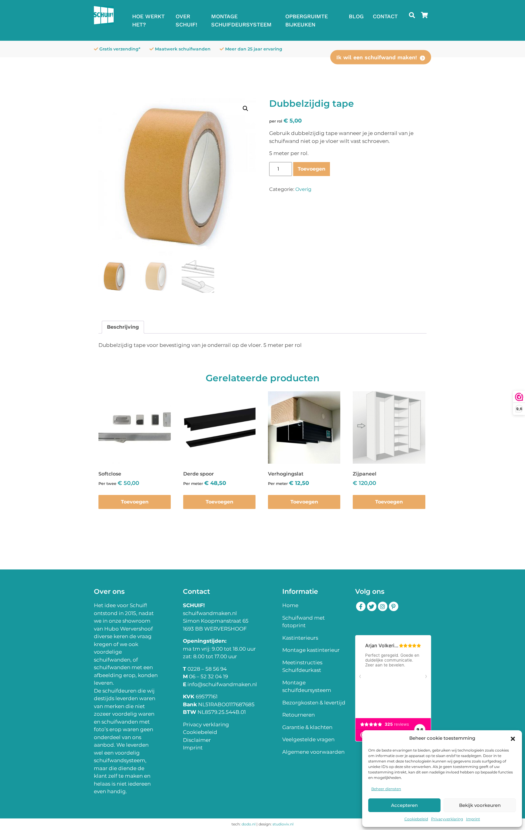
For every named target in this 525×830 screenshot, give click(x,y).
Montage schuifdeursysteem (241, 20)
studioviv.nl (283, 824)
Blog (356, 16)
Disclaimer (197, 740)
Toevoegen (311, 169)
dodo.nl (249, 824)
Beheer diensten (386, 789)
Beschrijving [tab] (123, 327)
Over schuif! (186, 20)
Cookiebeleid (416, 819)
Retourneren (298, 715)
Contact (385, 16)
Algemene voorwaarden (313, 752)
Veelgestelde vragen (308, 739)
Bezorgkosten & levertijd (313, 703)
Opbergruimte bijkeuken (306, 20)
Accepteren (404, 805)
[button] (513, 738)
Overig (303, 189)
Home (290, 605)
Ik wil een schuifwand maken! (376, 57)
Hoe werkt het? (148, 20)
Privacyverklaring (447, 819)
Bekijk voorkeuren (480, 805)
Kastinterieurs (300, 638)
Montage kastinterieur (311, 650)
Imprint (473, 819)
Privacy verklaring (206, 724)
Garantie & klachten (307, 727)
